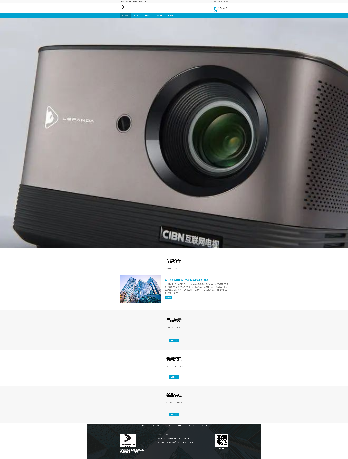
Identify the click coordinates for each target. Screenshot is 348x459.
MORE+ (168, 297)
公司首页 (144, 425)
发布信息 (220, 1)
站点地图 (204, 425)
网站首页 (125, 15)
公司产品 (180, 425)
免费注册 (226, 1)
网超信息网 (213, 1)
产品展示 (159, 15)
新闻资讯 (148, 15)
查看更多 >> (174, 340)
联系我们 (171, 15)
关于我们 (137, 15)
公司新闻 (168, 425)
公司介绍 (156, 425)
